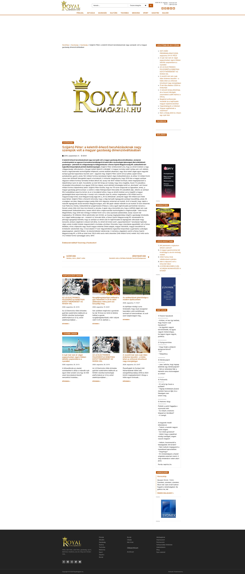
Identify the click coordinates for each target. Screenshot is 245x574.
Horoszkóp (161, 476)
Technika (125, 13)
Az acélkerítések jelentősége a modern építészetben (135, 299)
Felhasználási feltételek (164, 545)
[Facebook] (162, 8)
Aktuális (91, 13)
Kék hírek (130, 542)
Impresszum (160, 540)
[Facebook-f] (63, 561)
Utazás (129, 540)
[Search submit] (151, 5)
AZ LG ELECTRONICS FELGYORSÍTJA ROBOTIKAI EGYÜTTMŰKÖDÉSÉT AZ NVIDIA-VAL (73, 301)
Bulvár (165, 13)
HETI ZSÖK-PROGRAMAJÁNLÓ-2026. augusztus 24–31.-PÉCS (169, 53)
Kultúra (113, 13)
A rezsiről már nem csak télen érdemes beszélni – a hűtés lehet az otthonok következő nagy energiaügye (135, 358)
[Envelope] (174, 8)
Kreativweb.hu (178, 571)
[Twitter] (171, 8)
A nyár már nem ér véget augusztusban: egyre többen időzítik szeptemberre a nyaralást (74, 358)
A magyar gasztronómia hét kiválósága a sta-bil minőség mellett (170, 252)
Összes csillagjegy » (165, 493)
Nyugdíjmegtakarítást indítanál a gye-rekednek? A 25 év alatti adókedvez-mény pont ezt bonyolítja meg (105, 301)
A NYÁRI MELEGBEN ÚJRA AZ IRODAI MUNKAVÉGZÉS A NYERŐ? (170, 268)
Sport (145, 13)
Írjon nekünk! (160, 552)
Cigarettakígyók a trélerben (170, 106)
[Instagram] (168, 8)
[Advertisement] (122, 29)
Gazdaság (102, 13)
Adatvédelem (160, 547)
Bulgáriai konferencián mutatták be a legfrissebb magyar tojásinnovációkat (169, 101)
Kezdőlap (65, 45)
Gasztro (155, 13)
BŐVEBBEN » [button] (65, 323)
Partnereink (160, 542)
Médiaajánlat (160, 537)
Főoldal (80, 13)
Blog (158, 550)
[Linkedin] (165, 8)
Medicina (136, 13)
